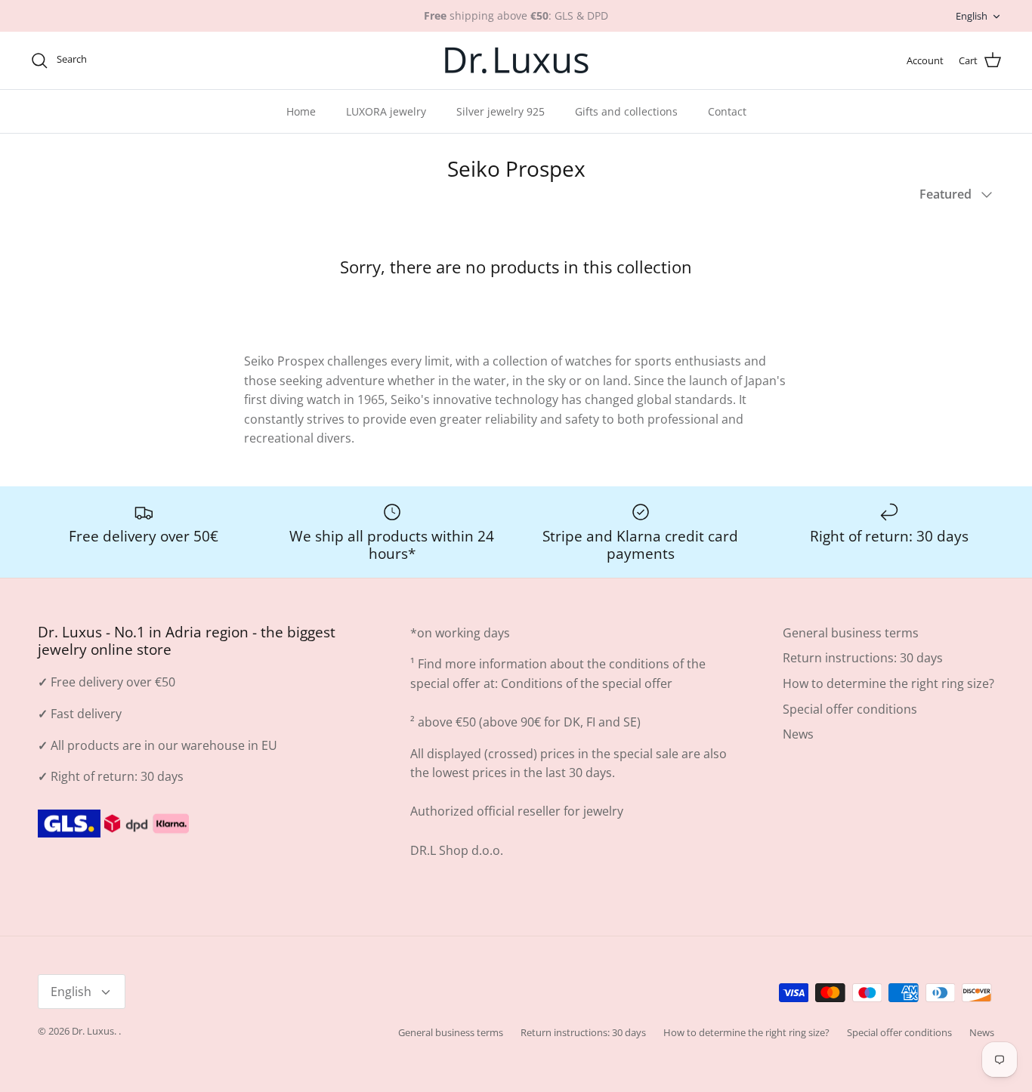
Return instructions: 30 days (863, 657)
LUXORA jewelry (386, 111)
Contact (727, 111)
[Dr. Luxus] (516, 60)
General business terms (851, 633)
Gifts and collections (626, 111)
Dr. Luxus (93, 1031)
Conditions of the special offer (586, 683)
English (971, 16)
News (798, 734)
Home (301, 111)
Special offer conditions (850, 709)
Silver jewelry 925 (500, 111)
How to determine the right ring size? (888, 683)
